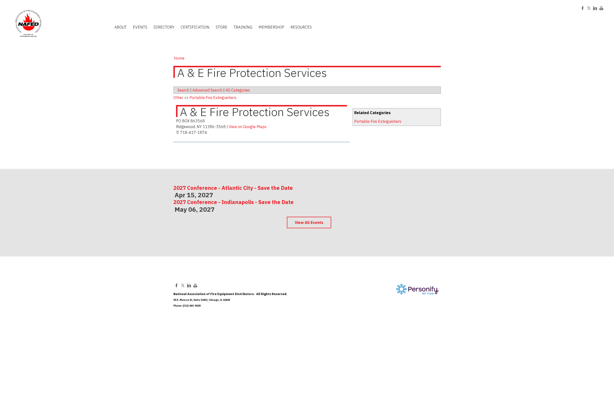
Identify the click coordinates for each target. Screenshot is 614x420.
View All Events (309, 222)
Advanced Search (207, 90)
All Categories (237, 90)
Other (178, 97)
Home (179, 58)
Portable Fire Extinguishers (377, 121)
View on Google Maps (247, 126)
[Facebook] (582, 8)
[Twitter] (589, 8)
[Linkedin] (595, 8)
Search (183, 90)
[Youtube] (601, 8)
